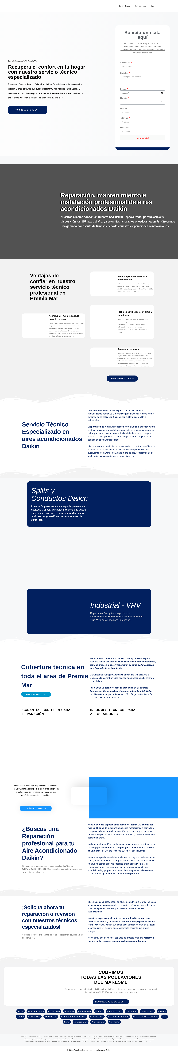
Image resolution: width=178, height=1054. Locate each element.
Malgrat (145, 1011)
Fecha (123, 89)
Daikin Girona (124, 6)
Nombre (124, 108)
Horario (124, 98)
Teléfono (124, 118)
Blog (152, 6)
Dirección (124, 127)
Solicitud (124, 73)
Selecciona (125, 63)
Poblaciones (140, 6)
